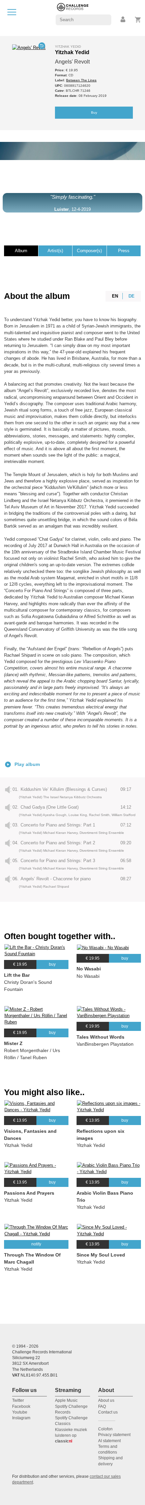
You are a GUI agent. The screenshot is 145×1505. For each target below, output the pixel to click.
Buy (94, 112)
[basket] (138, 19)
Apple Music (66, 1400)
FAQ (102, 1406)
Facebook (21, 1406)
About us (106, 1400)
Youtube (19, 1412)
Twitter (18, 1400)
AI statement (109, 1441)
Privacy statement (114, 1435)
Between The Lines (81, 80)
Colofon (105, 1429)
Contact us (108, 1412)
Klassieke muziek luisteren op (71, 1435)
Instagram (21, 1418)
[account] (123, 19)
